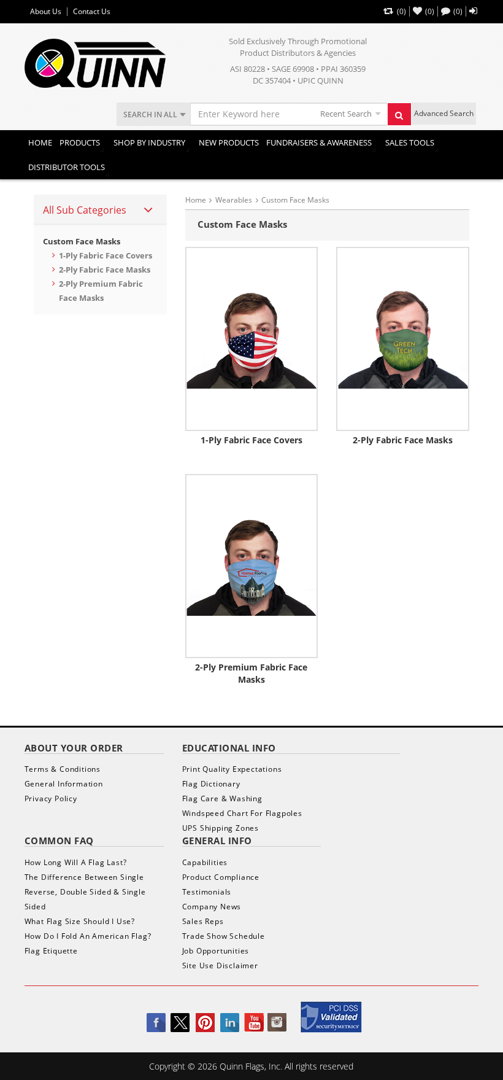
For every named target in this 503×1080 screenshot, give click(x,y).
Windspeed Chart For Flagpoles (242, 813)
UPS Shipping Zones (220, 828)
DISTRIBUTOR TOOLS (66, 167)
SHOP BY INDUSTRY (149, 142)
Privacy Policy (51, 798)
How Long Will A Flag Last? (76, 862)
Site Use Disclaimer (220, 965)
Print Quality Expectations (232, 769)
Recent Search (346, 113)
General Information (64, 784)
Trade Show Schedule (223, 936)
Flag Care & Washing (222, 798)
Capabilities (205, 862)
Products (80, 142)
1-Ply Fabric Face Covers (105, 255)
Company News (212, 906)
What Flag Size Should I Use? (80, 921)
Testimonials (207, 892)
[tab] (100, 210)
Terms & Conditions (63, 769)
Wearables (233, 200)
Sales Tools (409, 142)
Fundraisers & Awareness (319, 142)
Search (399, 114)
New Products (229, 142)
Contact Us (91, 11)
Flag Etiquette (51, 951)
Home (40, 142)
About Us (45, 11)
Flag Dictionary (211, 784)
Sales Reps (203, 921)
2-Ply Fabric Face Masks (104, 269)
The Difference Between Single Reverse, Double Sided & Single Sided (85, 892)
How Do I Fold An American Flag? (88, 936)
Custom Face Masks (81, 241)
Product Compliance (220, 877)
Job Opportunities (216, 951)
